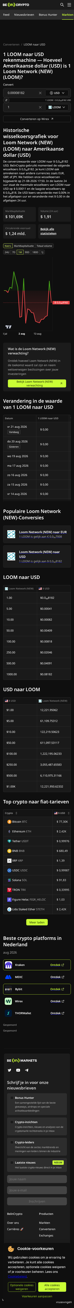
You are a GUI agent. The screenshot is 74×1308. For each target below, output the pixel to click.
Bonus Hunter (48, 14)
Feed (6, 14)
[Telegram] (26, 1070)
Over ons (13, 1223)
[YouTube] (18, 1070)
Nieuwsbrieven (24, 14)
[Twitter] (9, 1070)
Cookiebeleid (17, 1276)
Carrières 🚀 (15, 1229)
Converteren (11, 44)
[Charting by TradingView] (8, 327)
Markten (67, 14)
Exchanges (46, 1235)
